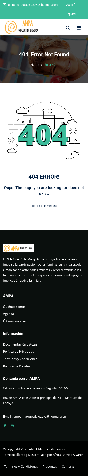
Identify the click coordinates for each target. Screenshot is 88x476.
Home (34, 64)
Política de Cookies (16, 366)
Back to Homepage (45, 206)
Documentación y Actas (20, 344)
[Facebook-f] (4, 425)
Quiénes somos (14, 306)
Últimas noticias (14, 321)
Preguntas (50, 466)
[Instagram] (12, 425)
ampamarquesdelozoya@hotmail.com (33, 5)
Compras (68, 466)
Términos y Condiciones (20, 359)
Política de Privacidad (18, 351)
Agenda (8, 314)
